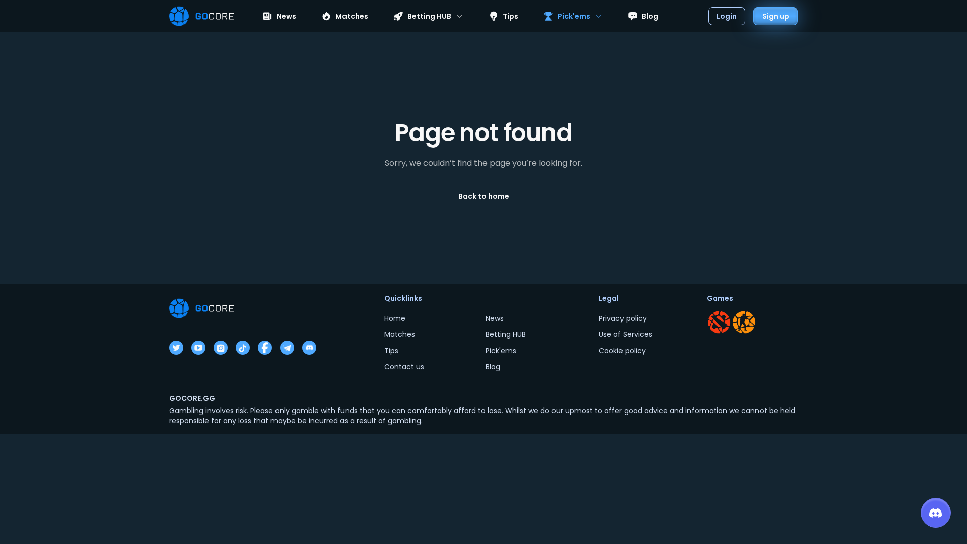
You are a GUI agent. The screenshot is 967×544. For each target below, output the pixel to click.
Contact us (404, 367)
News (286, 16)
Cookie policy (622, 351)
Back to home (483, 196)
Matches (351, 16)
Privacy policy (623, 318)
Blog (650, 16)
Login (727, 16)
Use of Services (625, 334)
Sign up (775, 16)
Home (394, 318)
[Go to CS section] (744, 322)
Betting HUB (506, 334)
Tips (510, 16)
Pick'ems (501, 351)
